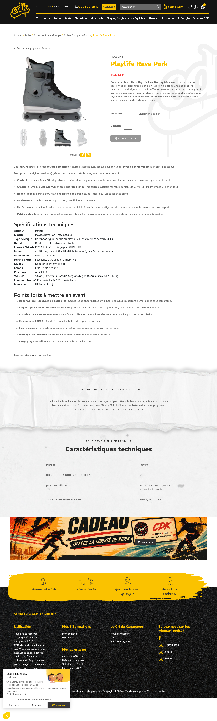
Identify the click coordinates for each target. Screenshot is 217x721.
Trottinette (43, 18)
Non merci (14, 705)
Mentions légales (120, 641)
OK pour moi (59, 705)
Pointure (116, 113)
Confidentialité (156, 691)
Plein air (154, 18)
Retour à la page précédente (33, 48)
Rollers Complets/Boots (77, 35)
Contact (109, 7)
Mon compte (69, 633)
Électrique (81, 18)
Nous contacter (119, 633)
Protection (168, 18)
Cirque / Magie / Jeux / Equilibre (126, 18)
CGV (112, 637)
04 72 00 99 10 (88, 7)
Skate (68, 18)
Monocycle (97, 18)
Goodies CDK (201, 18)
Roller (57, 18)
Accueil (18, 35)
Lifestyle (184, 18)
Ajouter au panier (125, 138)
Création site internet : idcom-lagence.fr (76, 691)
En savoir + (145, 542)
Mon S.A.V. (68, 637)
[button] (6, 715)
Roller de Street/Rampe (47, 35)
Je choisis (36, 705)
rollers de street (33, 354)
